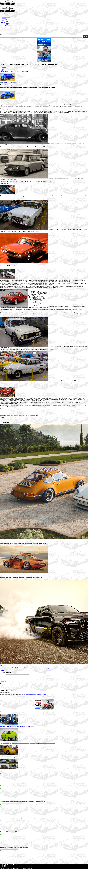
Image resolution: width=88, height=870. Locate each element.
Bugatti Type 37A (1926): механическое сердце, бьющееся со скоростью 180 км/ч (17, 726)
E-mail (1, 685)
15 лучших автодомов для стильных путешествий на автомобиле (14, 770)
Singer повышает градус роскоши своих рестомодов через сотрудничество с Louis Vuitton (23, 543)
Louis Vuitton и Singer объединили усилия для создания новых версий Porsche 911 (21, 577)
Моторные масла (8, 25)
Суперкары (4, 19)
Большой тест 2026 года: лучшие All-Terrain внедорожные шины (14, 831)
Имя (1, 683)
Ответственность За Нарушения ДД (9, 864)
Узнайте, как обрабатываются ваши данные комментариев (34, 694)
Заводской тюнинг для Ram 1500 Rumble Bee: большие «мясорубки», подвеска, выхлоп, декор (24, 668)
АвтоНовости (5, 13)
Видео (3, 20)
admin (5, 82)
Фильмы (6, 21)
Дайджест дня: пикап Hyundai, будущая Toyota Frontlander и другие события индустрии (19, 415)
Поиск (1, 34)
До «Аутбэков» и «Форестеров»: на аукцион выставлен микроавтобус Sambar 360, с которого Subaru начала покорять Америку (27, 743)
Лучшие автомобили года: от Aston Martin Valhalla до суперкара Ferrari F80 (16, 861)
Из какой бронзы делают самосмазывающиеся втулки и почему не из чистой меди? (18, 817)
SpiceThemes (29, 868)
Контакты (4, 865)
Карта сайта (4, 866)
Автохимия (7, 24)
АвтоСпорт (4, 14)
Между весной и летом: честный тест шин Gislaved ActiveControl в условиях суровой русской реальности (22, 801)
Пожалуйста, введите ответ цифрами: (7, 688)
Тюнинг (4, 18)
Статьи (3, 22)
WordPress (15, 868)
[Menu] (0, 6)
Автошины (7, 23)
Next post (2, 417)
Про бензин (7, 26)
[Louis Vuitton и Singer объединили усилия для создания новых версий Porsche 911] (24, 572)
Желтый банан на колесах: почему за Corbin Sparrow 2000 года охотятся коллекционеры (19, 757)
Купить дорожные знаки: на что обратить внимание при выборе (14, 785)
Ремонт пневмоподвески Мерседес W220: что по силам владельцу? (14, 847)
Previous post (2, 412)
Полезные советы (6, 17)
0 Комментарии (14, 82)
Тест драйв (4, 15)
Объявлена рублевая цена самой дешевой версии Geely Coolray (13, 419)
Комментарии (3, 681)
